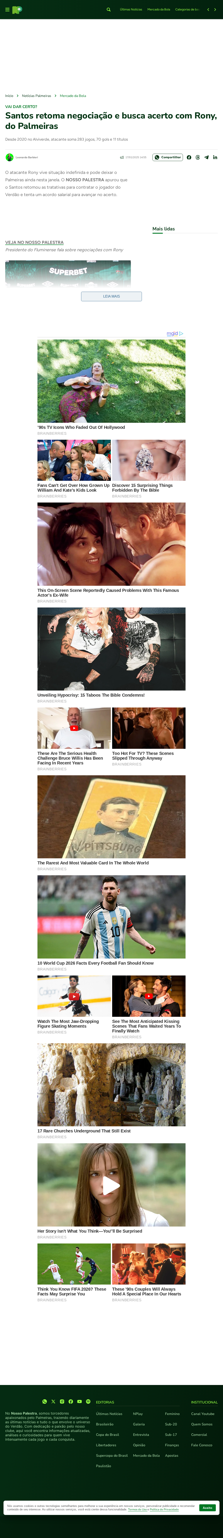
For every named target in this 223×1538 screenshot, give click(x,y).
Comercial (199, 1434)
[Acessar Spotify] (88, 1401)
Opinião (139, 1445)
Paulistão (103, 1466)
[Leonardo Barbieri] (9, 157)
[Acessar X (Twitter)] (53, 1401)
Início (9, 95)
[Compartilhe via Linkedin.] (215, 157)
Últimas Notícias (131, 9)
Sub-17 (171, 1434)
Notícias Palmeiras (36, 95)
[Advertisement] (111, 57)
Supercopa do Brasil (112, 1455)
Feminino (172, 1413)
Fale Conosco (201, 1445)
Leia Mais (111, 296)
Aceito (207, 1508)
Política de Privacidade (164, 1509)
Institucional (204, 1402)
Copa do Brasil (107, 1434)
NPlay (138, 1413)
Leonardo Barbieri (27, 157)
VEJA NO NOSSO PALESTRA (34, 242)
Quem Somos (202, 1424)
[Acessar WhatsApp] (44, 1401)
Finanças (172, 1445)
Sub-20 (171, 1424)
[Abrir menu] (7, 9)
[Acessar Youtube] (79, 1401)
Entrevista (141, 1434)
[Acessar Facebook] (70, 1401)
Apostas (171, 1455)
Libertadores (106, 1445)
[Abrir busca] (108, 9)
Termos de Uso (137, 1509)
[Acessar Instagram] (62, 1401)
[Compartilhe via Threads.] (197, 157)
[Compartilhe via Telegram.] (206, 157)
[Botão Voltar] (208, 9)
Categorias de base (188, 9)
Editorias (105, 1402)
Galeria (139, 1424)
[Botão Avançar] (215, 9)
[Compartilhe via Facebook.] (189, 157)
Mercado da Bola (158, 9)
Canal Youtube (203, 1413)
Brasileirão (104, 1424)
